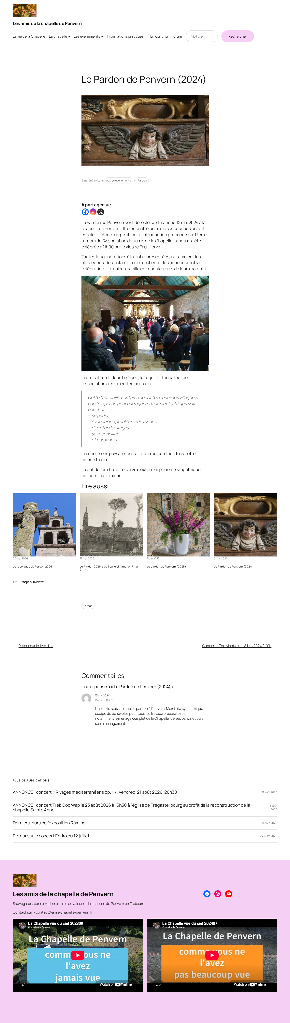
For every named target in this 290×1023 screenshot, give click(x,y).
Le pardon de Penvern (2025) (166, 566)
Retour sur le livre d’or (36, 645)
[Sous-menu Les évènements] (102, 36)
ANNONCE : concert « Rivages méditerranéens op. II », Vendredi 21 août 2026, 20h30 (95, 792)
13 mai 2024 (102, 695)
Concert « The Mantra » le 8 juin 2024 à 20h (236, 645)
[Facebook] (85, 211)
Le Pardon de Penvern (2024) (233, 566)
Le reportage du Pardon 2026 (32, 566)
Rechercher (237, 36)
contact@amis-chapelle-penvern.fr (64, 912)
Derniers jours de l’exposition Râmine (49, 822)
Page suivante (32, 582)
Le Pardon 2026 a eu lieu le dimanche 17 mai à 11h (109, 568)
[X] (100, 211)
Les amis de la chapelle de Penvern (47, 23)
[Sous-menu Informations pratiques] (145, 36)
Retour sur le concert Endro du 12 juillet (51, 835)
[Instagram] (93, 211)
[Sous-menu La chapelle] (69, 36)
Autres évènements (118, 180)
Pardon (142, 180)
